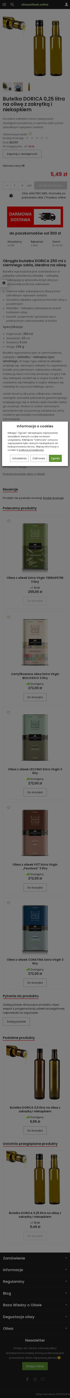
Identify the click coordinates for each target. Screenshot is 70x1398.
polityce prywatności (31, 450)
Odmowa (38, 458)
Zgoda (55, 458)
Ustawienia (19, 458)
